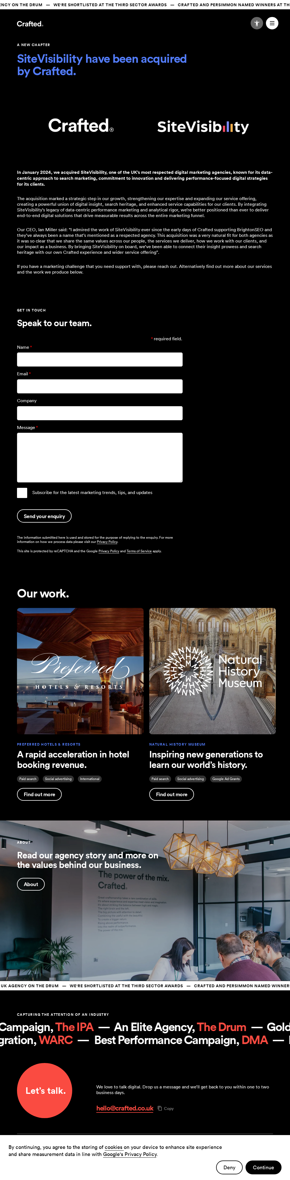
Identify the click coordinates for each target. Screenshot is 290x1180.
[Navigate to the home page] (30, 24)
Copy (169, 1108)
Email (24, 373)
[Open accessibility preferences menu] (257, 23)
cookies (114, 1147)
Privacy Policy (107, 541)
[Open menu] (272, 23)
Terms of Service (139, 551)
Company (27, 400)
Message (27, 427)
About (31, 884)
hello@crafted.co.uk (124, 1108)
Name (24, 347)
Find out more (39, 794)
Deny (229, 1167)
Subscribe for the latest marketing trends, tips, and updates (92, 492)
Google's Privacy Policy (129, 1154)
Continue (263, 1167)
